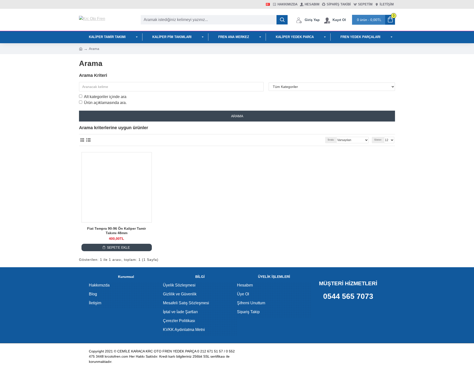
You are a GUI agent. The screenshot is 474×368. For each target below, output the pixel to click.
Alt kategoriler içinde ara (105, 97)
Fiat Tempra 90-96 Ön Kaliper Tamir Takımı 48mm (116, 230)
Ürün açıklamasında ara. (105, 103)
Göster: (378, 140)
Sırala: (331, 140)
